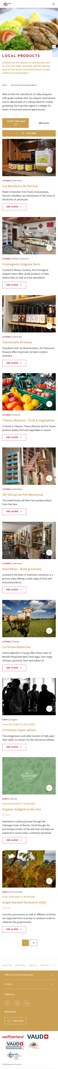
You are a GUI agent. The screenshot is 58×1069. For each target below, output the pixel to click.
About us (33, 965)
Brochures (20, 965)
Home (4, 85)
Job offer (7, 965)
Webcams (45, 965)
